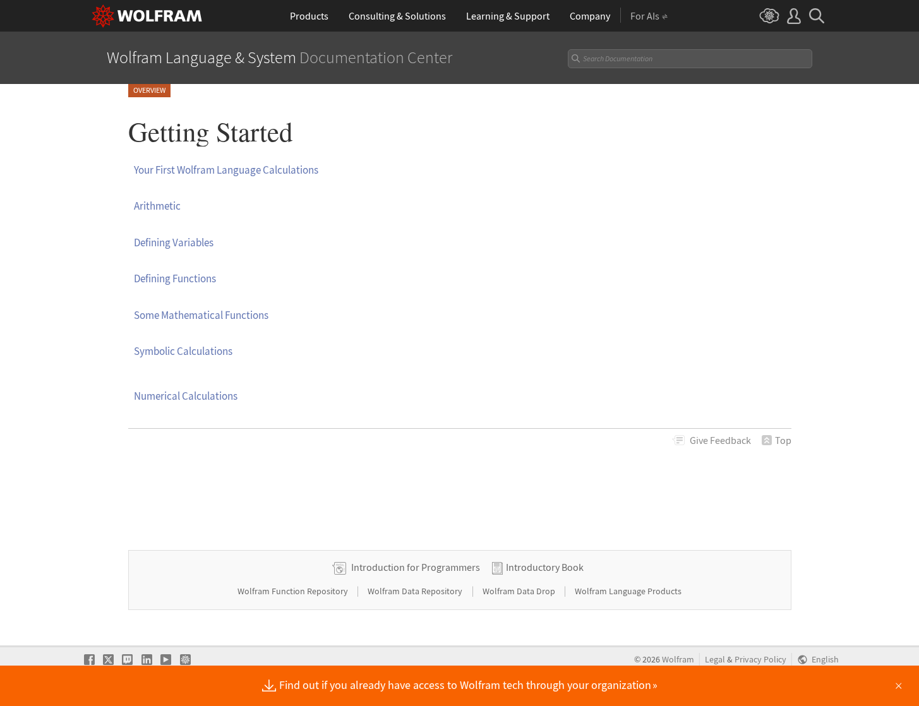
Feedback (720, 440)
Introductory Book (545, 567)
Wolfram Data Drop (520, 591)
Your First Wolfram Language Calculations (226, 170)
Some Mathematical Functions (201, 315)
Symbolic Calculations (183, 351)
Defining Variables (173, 242)
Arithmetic (157, 206)
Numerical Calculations (185, 396)
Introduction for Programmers (415, 567)
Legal (715, 659)
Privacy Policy (760, 659)
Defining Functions (175, 278)
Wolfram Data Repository (416, 591)
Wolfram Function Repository (293, 591)
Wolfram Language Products (628, 591)
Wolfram (678, 659)
